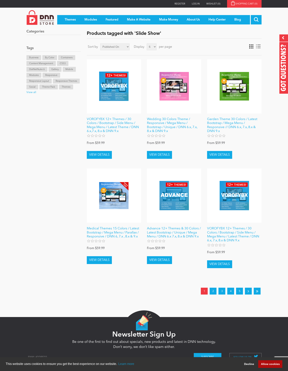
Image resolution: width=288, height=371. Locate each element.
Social (32, 87)
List (258, 46)
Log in (196, 4)
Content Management (41, 63)
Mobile (69, 69)
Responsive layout (39, 81)
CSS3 (63, 63)
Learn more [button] (126, 364)
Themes (66, 87)
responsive (51, 75)
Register (180, 4)
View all (31, 92)
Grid (251, 46)
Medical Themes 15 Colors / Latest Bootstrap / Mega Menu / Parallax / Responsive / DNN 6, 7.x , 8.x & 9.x (113, 232)
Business (33, 58)
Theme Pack (48, 87)
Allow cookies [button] (270, 364)
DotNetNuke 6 (37, 69)
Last (257, 291)
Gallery (55, 69)
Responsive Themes (66, 81)
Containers (66, 58)
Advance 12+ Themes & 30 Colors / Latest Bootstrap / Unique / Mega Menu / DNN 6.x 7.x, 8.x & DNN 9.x (174, 232)
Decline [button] (249, 364)
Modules (34, 75)
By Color (49, 58)
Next (248, 291)
